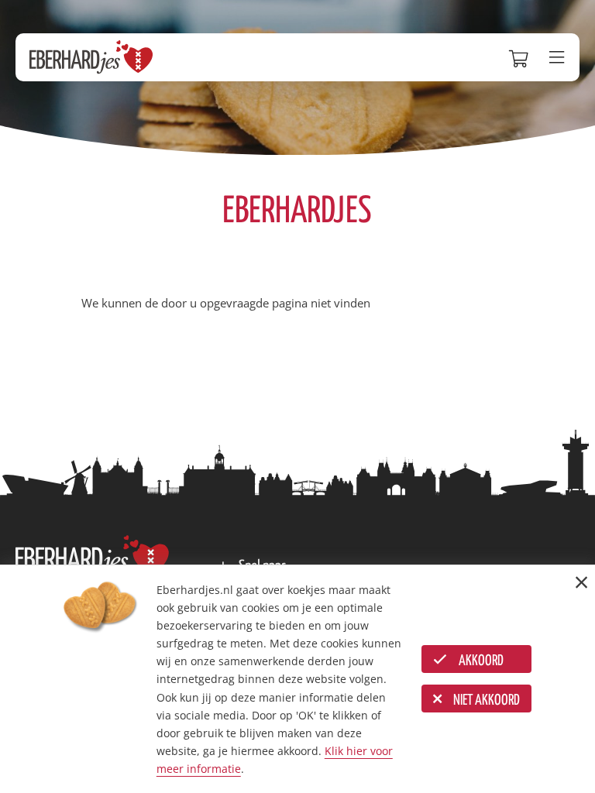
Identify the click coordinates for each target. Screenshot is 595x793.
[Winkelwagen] (521, 57)
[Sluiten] (581, 582)
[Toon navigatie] (561, 57)
